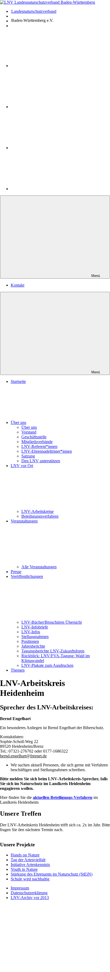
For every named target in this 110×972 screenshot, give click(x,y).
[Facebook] (51, 147)
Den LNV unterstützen (40, 461)
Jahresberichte (33, 646)
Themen (18, 670)
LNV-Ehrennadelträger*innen (46, 451)
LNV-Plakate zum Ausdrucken (47, 665)
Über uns (18, 422)
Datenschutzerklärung (29, 893)
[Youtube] (51, 65)
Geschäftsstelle (33, 437)
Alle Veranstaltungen (39, 567)
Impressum (20, 888)
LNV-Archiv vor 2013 (30, 897)
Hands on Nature (25, 855)
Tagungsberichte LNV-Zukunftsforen (52, 651)
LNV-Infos (30, 632)
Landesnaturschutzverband (33, 11)
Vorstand (28, 432)
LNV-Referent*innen (39, 446)
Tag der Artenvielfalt (28, 859)
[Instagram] (51, 106)
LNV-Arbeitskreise (37, 511)
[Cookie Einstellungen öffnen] (40, 943)
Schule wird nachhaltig (30, 879)
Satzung (28, 456)
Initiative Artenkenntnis (30, 864)
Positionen (30, 641)
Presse (16, 571)
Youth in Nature (24, 869)
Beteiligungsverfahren (39, 516)
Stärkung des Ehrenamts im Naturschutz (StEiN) (51, 874)
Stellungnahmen (35, 636)
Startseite (18, 381)
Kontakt (17, 285)
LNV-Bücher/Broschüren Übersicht (51, 622)
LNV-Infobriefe (34, 627)
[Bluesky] (51, 188)
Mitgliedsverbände (37, 441)
